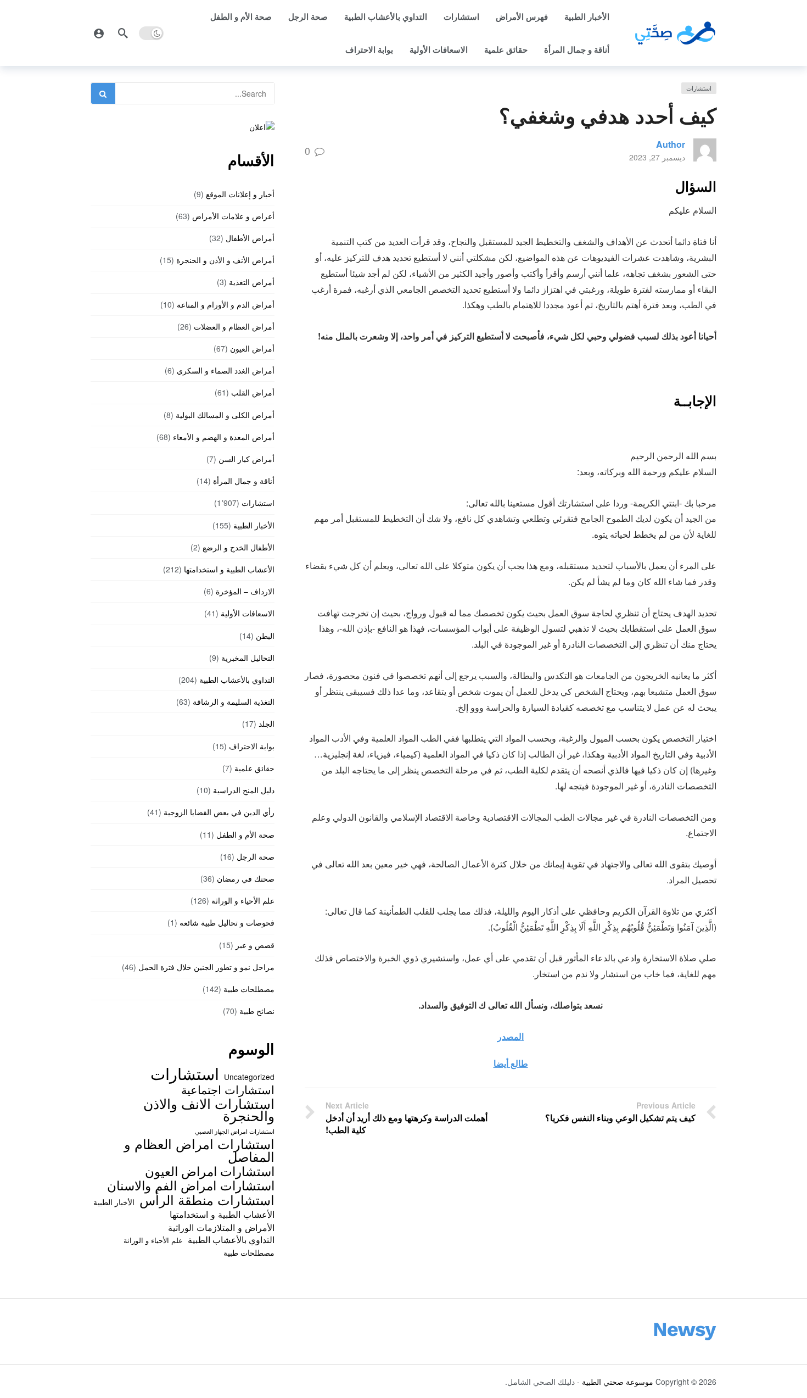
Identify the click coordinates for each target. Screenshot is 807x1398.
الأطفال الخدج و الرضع (238, 547)
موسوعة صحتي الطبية (617, 1381)
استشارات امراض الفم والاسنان (190, 1185)
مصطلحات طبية (248, 988)
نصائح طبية (256, 1010)
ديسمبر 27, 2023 (657, 157)
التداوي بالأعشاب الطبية (385, 16)
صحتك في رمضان (245, 878)
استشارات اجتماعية (227, 1089)
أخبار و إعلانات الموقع (240, 193)
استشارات (461, 16)
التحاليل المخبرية (247, 657)
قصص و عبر (255, 944)
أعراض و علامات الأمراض (233, 215)
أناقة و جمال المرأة (576, 49)
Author (670, 144)
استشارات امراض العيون (209, 1171)
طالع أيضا (511, 1063)
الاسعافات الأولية (439, 49)
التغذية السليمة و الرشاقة (233, 701)
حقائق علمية (506, 49)
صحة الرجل (308, 16)
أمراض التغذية (251, 281)
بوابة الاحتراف (369, 49)
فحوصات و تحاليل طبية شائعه (227, 922)
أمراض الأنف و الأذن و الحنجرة (225, 259)
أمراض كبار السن (246, 458)
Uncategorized (249, 1076)
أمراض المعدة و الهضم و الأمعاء (223, 436)
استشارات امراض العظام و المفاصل (199, 1150)
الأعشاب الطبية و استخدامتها (229, 569)
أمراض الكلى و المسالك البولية (225, 414)
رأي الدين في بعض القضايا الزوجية (219, 811)
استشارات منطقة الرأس (206, 1200)
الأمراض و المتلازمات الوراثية (221, 1227)
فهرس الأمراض (522, 16)
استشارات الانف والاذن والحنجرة (208, 1109)
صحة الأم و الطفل (241, 16)
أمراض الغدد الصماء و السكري (225, 370)
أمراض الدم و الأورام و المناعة (225, 304)
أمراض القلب (252, 392)
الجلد (266, 723)
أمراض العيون (252, 348)
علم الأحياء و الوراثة (242, 900)
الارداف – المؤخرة (245, 591)
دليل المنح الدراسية (243, 789)
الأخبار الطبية (586, 16)
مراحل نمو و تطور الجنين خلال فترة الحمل (206, 966)
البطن (265, 635)
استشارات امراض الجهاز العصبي (234, 1131)
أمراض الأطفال (250, 237)
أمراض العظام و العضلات (234, 326)
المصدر (510, 1036)
